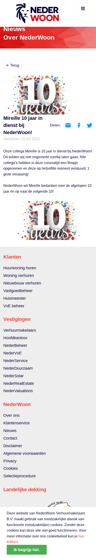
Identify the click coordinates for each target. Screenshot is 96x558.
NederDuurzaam (18, 368)
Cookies (10, 468)
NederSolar (13, 376)
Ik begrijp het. (27, 549)
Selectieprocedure (19, 476)
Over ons (11, 415)
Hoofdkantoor (15, 338)
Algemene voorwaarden (24, 453)
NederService (15, 360)
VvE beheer (13, 306)
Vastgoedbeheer (18, 290)
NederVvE (12, 353)
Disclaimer (12, 446)
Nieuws (10, 430)
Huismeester (14, 298)
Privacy (10, 461)
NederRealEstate (18, 383)
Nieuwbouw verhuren (22, 283)
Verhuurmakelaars (19, 330)
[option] (48, 220)
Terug (14, 65)
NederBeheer (15, 345)
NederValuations (18, 391)
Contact (10, 438)
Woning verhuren (18, 275)
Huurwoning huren (19, 268)
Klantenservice (16, 423)
